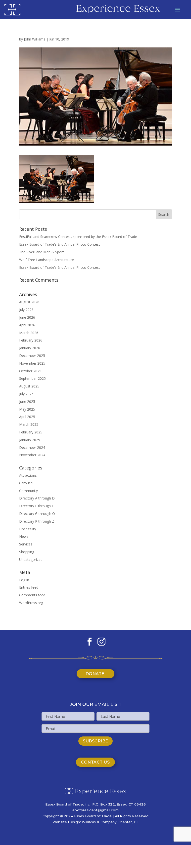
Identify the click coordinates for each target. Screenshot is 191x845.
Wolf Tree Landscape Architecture (46, 259)
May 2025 (27, 409)
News (23, 536)
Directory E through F (36, 505)
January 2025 (29, 439)
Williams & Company (99, 822)
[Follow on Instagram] (101, 642)
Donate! (96, 673)
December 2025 (32, 355)
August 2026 (29, 302)
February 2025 (30, 432)
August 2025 (29, 386)
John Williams (34, 39)
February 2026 (30, 340)
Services (25, 544)
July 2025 (26, 393)
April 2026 (27, 325)
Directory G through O (37, 513)
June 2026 (27, 317)
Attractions (28, 475)
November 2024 (32, 455)
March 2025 (28, 424)
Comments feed (32, 595)
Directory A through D (37, 498)
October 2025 (30, 371)
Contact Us (95, 762)
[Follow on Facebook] (89, 642)
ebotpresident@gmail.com (95, 810)
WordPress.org (31, 602)
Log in (24, 579)
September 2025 (32, 378)
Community (28, 490)
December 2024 (32, 447)
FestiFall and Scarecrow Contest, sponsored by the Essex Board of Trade (78, 236)
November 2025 (32, 363)
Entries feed (28, 587)
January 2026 (29, 348)
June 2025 (27, 401)
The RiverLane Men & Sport (41, 252)
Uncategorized (31, 559)
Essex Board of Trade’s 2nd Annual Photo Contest (59, 244)
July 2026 (26, 309)
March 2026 (28, 332)
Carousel (26, 483)
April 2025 (27, 416)
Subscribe (95, 741)
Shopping (26, 551)
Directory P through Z (36, 521)
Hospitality (27, 529)
